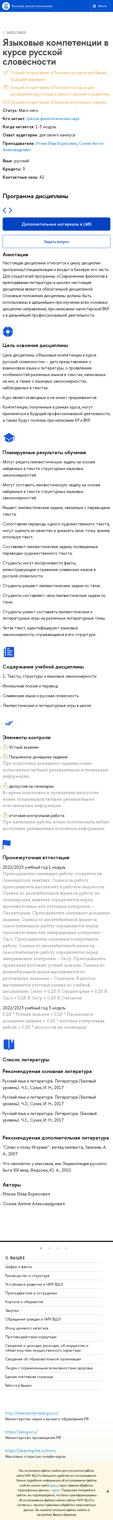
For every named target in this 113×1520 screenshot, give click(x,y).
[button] (41, 1248)
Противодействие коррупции (30, 1336)
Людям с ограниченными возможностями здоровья (49, 1367)
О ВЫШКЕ (15, 1257)
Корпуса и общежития (24, 1301)
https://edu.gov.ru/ (21, 1431)
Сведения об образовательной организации (43, 1358)
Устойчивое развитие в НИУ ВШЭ (34, 1284)
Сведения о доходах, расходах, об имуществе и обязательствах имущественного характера (46, 1348)
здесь (54, 1485)
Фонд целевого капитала (26, 1328)
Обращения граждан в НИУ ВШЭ (33, 1319)
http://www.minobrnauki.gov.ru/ (31, 1413)
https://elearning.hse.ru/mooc (30, 1450)
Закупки (12, 1310)
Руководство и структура (27, 1275)
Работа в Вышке (18, 1385)
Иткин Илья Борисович (56, 143)
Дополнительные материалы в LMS (56, 224)
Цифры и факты (18, 1266)
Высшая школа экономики (32, 5)
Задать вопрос (56, 241)
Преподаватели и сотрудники (31, 1292)
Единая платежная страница (29, 1376)
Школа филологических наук (53, 118)
